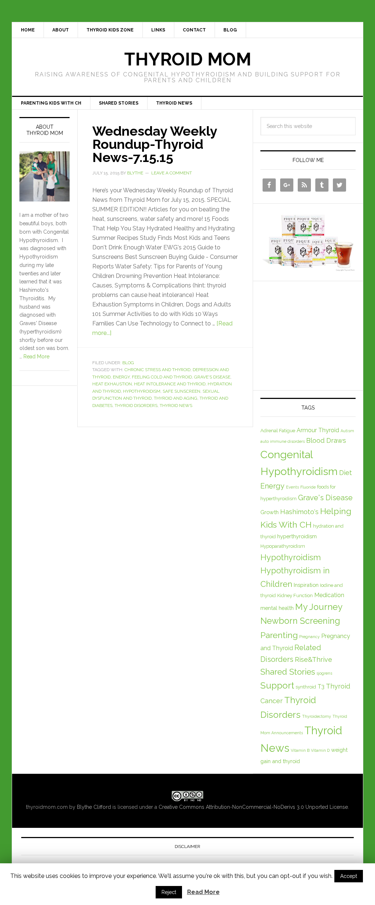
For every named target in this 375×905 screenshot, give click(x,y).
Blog (128, 362)
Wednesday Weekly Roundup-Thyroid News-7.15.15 (154, 144)
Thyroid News (176, 405)
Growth (269, 512)
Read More (36, 356)
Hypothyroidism (141, 391)
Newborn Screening (300, 621)
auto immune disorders (282, 441)
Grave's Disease (212, 377)
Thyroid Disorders (136, 405)
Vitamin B (300, 750)
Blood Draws (326, 440)
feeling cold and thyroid (162, 377)
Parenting (279, 635)
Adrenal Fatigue (277, 430)
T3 (321, 686)
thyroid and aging (175, 398)
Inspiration (306, 585)
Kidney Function (295, 595)
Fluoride (308, 487)
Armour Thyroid (318, 430)
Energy (121, 377)
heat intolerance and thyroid (169, 383)
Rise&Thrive (313, 659)
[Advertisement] (315, 334)
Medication (329, 595)
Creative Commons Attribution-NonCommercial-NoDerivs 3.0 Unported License (253, 807)
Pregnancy (309, 636)
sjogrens (324, 673)
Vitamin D (320, 750)
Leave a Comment (171, 173)
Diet (345, 472)
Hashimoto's (299, 512)
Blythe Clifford (94, 807)
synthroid (306, 687)
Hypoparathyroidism (282, 546)
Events (292, 487)
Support (277, 685)
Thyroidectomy (316, 716)
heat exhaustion (112, 383)
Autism (347, 431)
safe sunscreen (181, 391)
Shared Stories (287, 671)
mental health (277, 608)
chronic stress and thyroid (157, 369)
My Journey (318, 607)
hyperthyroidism (297, 536)
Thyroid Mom (187, 59)
